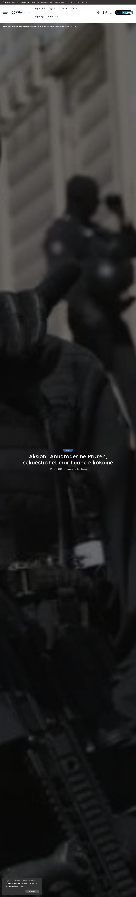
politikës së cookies (16, 886)
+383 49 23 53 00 (12, 2)
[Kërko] (111, 12)
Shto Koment (82, 469)
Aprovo (32, 891)
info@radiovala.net (31, 2)
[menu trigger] (7, 12)
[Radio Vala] (21, 12)
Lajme (68, 450)
